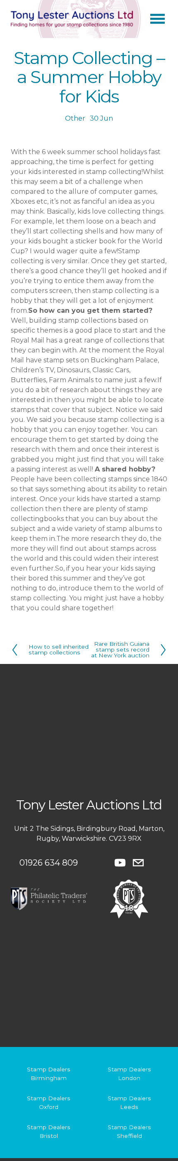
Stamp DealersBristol (48, 1131)
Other (75, 118)
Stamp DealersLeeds (129, 1102)
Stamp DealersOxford (48, 1102)
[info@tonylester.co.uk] (138, 862)
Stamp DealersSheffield (129, 1131)
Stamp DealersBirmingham (48, 1073)
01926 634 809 (48, 862)
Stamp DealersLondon (129, 1073)
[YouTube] (120, 862)
